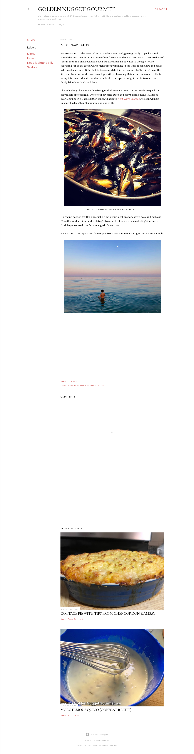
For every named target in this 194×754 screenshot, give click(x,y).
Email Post (72, 381)
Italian (31, 58)
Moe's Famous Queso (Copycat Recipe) (95, 709)
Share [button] (31, 39)
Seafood (32, 67)
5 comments (73, 715)
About (51, 24)
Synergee (105, 740)
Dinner (32, 53)
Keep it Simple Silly (40, 62)
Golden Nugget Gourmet (76, 9)
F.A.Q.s (60, 24)
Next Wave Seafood (129, 98)
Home (41, 24)
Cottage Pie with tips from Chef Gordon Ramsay (107, 613)
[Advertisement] (112, 498)
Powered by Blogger (99, 734)
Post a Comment (75, 619)
